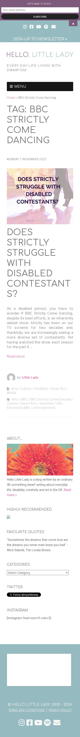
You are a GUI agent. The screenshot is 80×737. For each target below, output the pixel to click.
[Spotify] (47, 723)
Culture (12, 403)
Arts (15, 399)
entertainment (44, 407)
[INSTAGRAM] (25, 27)
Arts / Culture (21, 388)
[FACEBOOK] (31, 27)
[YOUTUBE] (38, 27)
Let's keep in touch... (40, 3)
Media (11, 392)
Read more (16, 356)
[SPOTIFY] (46, 27)
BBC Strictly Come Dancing (50, 399)
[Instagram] (22, 723)
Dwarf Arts (29, 403)
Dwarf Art (58, 388)
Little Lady (30, 377)
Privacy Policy (60, 710)
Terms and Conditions (27, 710)
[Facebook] (29, 723)
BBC (24, 399)
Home (11, 97)
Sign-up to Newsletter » (40, 39)
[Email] (56, 723)
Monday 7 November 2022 (27, 159)
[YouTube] (38, 723)
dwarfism (47, 403)
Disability (41, 388)
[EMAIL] (53, 27)
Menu (20, 87)
